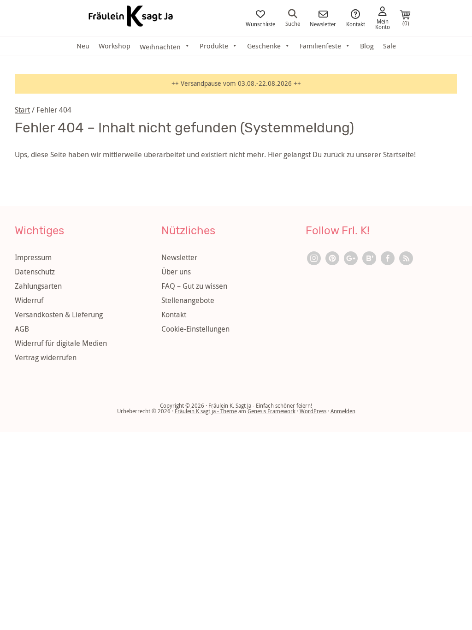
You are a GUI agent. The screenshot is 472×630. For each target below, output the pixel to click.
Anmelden (342, 411)
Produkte (214, 45)
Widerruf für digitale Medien (61, 343)
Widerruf (29, 300)
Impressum (33, 257)
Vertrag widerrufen (46, 357)
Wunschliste (260, 23)
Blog (367, 45)
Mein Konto (382, 24)
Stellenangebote (187, 300)
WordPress (313, 411)
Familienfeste (320, 45)
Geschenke (264, 45)
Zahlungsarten (38, 286)
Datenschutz (35, 272)
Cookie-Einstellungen (195, 329)
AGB (22, 329)
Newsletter (323, 23)
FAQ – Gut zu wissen (194, 286)
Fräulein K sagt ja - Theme (206, 411)
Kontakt (355, 23)
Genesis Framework (271, 411)
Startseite (398, 154)
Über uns (176, 272)
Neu (83, 45)
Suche (292, 23)
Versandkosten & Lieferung (59, 314)
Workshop (114, 45)
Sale (389, 45)
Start (22, 110)
